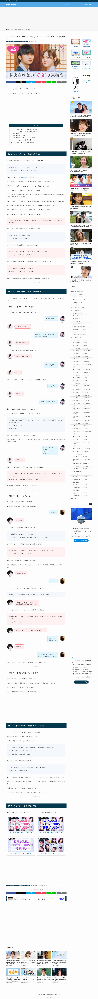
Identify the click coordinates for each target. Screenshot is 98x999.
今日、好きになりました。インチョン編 (81, 448)
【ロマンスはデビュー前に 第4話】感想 (23, 142)
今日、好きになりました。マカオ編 (80, 428)
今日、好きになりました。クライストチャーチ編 (82, 442)
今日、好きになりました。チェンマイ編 (81, 434)
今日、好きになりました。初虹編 (80, 340)
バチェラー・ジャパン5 (78, 297)
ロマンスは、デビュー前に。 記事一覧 (86, 68)
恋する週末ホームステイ (78, 474)
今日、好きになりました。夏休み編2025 (81, 425)
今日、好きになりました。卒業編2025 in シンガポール (81, 413)
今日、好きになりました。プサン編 (80, 392)
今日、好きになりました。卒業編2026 (81, 439)
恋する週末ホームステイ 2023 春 (80, 484)
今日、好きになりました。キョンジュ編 (81, 403)
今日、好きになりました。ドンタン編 (81, 400)
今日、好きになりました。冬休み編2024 (81, 406)
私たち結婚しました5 (77, 318)
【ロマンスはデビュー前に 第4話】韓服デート (25, 132)
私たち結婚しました (77, 310)
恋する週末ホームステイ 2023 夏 (80, 487)
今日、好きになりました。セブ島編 (80, 348)
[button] (11, 82)
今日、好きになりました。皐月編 (80, 342)
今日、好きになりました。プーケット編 (81, 350)
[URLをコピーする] (62, 82)
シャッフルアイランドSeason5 (79, 332)
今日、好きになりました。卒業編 (80, 383)
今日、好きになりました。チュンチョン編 (82, 431)
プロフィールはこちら (81, 540)
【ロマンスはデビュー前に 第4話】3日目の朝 (25, 129)
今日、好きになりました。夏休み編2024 (81, 397)
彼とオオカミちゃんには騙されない (80, 456)
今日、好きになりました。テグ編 (80, 436)
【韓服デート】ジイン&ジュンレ (23, 135)
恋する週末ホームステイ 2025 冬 (80, 495)
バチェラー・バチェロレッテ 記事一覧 (86, 80)
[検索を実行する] (90, 504)
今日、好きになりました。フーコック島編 (82, 364)
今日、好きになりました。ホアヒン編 (81, 395)
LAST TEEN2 (76, 482)
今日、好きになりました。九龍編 (80, 380)
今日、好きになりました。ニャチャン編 (81, 389)
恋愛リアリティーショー (12, 41)
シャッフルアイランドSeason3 (79, 326)
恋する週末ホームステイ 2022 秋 (80, 479)
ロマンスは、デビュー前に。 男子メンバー (51, 832)
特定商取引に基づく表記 (54, 994)
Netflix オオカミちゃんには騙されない (81, 466)
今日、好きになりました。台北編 (80, 377)
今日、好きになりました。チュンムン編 (81, 369)
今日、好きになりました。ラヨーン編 (81, 446)
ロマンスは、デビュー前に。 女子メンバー (21, 832)
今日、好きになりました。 (78, 337)
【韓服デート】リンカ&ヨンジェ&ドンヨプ (25, 137)
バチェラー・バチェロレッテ (79, 294)
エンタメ (74, 498)
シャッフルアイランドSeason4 (79, 329)
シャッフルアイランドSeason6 (79, 334)
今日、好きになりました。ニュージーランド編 (82, 417)
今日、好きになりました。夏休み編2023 (81, 372)
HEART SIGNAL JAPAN (77, 471)
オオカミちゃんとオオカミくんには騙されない (82, 460)
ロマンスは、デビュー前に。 (23, 41)
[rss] (89, 1)
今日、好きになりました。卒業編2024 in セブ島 (81, 386)
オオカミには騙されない (78, 454)
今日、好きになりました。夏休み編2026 (81, 451)
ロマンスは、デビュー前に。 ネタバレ (21, 853)
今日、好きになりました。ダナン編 (80, 356)
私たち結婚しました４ (78, 315)
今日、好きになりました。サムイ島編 (81, 358)
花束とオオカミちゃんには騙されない (81, 463)
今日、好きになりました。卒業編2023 (81, 361)
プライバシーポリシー (43, 994)
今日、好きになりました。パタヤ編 (80, 367)
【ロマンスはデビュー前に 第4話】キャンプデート (26, 140)
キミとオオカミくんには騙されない (80, 468)
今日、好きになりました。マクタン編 (81, 420)
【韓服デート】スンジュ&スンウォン (24, 134)
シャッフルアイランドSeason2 (79, 323)
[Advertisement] (49, 18)
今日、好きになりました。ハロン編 (80, 423)
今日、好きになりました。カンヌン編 (81, 375)
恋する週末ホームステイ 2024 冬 (80, 493)
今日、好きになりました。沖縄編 (80, 353)
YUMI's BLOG (11, 4)
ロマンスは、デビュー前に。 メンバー (51, 853)
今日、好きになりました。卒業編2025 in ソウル (81, 409)
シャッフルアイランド (77, 321)
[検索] (91, 1)
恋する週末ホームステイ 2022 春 (80, 476)
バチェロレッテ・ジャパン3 (79, 299)
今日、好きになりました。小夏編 (80, 345)
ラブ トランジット (76, 305)
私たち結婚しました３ (78, 313)
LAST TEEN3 (76, 490)
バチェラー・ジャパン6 (78, 302)
